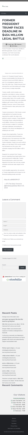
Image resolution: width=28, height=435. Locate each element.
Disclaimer (14, 423)
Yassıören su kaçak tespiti (9, 378)
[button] (26, 13)
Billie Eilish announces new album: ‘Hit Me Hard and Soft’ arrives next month (13, 381)
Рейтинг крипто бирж (8, 348)
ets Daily (17, 6)
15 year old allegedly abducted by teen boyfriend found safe (11, 350)
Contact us (14, 421)
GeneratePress (20, 431)
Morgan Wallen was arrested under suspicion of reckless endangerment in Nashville (12, 330)
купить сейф (5, 371)
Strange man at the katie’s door (10, 316)
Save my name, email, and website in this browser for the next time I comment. (15, 234)
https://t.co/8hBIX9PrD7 (12, 179)
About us (14, 418)
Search (4, 265)
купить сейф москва (7, 363)
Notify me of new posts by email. (12, 245)
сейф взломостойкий (8, 355)
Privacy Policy (14, 426)
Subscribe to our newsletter (14, 428)
